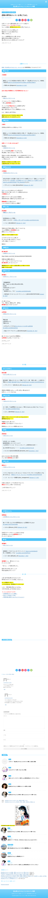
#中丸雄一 (13, 180)
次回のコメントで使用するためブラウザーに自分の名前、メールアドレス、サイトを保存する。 (21, 746)
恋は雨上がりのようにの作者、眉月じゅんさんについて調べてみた (22, 794)
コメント (5, 715)
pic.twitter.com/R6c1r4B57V (28, 82)
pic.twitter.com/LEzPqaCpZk (34, 474)
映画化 (13, 674)
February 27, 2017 (19, 411)
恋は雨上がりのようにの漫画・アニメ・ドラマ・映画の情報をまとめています (24, 893)
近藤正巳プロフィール (9, 147)
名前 (4, 730)
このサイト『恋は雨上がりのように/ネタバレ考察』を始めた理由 (22, 761)
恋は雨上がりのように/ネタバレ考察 (24, 6)
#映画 (9, 382)
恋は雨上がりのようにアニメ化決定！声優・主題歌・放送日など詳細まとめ (20, 801)
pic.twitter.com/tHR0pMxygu (36, 382)
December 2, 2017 (34, 450)
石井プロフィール (8, 435)
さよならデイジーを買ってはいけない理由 (17, 769)
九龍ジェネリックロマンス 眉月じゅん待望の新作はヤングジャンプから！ (24, 778)
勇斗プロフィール (8, 545)
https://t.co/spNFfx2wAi (23, 382)
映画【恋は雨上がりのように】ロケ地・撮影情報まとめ (19, 848)
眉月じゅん (5, 190)
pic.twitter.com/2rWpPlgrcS (23, 553)
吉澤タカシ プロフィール (10, 276)
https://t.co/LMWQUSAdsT (10, 182)
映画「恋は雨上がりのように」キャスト (12, 67)
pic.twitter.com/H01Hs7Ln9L (31, 220)
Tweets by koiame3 (5, 884)
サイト (5, 739)
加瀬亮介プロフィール (9, 253)
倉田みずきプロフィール (9, 313)
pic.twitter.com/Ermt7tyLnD (27, 448)
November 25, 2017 (32, 330)
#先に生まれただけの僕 (21, 326)
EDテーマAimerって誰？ (9, 595)
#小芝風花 (18, 180)
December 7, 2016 (23, 555)
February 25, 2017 (27, 385)
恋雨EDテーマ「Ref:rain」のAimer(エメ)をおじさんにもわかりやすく (22, 839)
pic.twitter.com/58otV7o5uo (13, 408)
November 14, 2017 (22, 85)
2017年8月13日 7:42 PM (7, 682)
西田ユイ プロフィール (9, 212)
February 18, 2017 (22, 527)
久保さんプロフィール (9, 467)
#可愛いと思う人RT (19, 220)
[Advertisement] (24, 52)
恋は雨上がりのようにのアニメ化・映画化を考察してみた (16, 800)
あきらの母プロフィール (9, 374)
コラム (4, 674)
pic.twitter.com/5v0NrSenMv (23, 291)
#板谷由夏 (14, 382)
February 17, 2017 (21, 223)
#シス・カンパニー (22, 474)
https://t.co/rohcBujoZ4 (31, 551)
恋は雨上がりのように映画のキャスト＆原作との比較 (19, 786)
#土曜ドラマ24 (38, 180)
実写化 (10, 674)
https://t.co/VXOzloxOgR (14, 82)
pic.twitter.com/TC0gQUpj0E (10, 524)
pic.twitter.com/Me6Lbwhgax (10, 328)
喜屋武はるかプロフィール (10, 172)
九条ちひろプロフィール (9, 401)
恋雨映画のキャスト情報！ (10, 593)
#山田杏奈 (30, 326)
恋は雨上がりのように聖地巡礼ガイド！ (16, 856)
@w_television (21, 182)
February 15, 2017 (28, 185)
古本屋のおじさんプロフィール (11, 516)
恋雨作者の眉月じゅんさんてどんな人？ (13, 597)
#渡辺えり (14, 474)
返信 (4, 689)
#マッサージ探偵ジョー (28, 180)
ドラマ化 (7, 674)
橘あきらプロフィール (9, 98)
